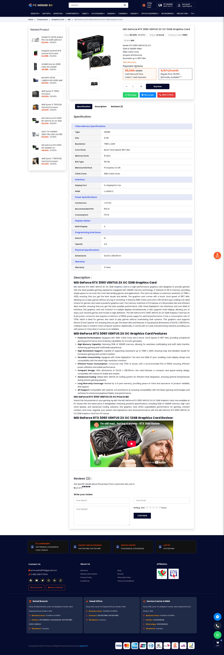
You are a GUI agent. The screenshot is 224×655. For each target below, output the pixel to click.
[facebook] (30, 580)
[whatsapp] (60, 580)
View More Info (129, 62)
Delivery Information (88, 574)
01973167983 (113, 615)
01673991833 (44, 620)
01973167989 (102, 615)
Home (30, 19)
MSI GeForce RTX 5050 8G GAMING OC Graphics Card (51, 148)
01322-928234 (35, 624)
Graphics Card (120, 287)
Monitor (58, 13)
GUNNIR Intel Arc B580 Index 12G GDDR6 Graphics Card (51, 67)
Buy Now (158, 86)
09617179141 (167, 95)
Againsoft (83, 646)
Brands (121, 574)
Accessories (97, 13)
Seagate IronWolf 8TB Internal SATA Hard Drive (51, 53)
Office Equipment (149, 13)
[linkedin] (54, 580)
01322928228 (158, 620)
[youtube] (36, 580)
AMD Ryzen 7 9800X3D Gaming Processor (51, 160)
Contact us (84, 581)
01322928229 (55, 620)
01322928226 (162, 624)
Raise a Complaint (56, 587)
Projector (182, 13)
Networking (167, 13)
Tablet (85, 13)
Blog (119, 570)
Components (72, 13)
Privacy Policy (86, 577)
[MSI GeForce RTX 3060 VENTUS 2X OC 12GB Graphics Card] (94, 52)
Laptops (46, 13)
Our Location (37, 587)
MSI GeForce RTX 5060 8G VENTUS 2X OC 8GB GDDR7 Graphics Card (51, 121)
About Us (84, 570)
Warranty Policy (124, 577)
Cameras (122, 13)
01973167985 (67, 620)
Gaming (111, 13)
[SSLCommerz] (155, 645)
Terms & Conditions (126, 581)
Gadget (134, 13)
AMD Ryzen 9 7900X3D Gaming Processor (51, 106)
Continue (142, 515)
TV (192, 13)
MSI (75, 287)
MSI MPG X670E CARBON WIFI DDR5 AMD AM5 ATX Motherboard (52, 80)
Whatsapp (131, 95)
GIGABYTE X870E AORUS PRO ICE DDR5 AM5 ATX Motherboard (52, 40)
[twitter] (42, 580)
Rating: (137, 507)
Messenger (149, 95)
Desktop (34, 13)
